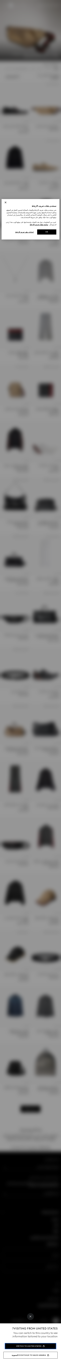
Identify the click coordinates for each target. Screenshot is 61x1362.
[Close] (30, 1316)
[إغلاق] (5, 202)
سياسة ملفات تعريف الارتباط (39, 225)
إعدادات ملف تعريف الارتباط (24, 232)
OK (46, 232)
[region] (31, 219)
